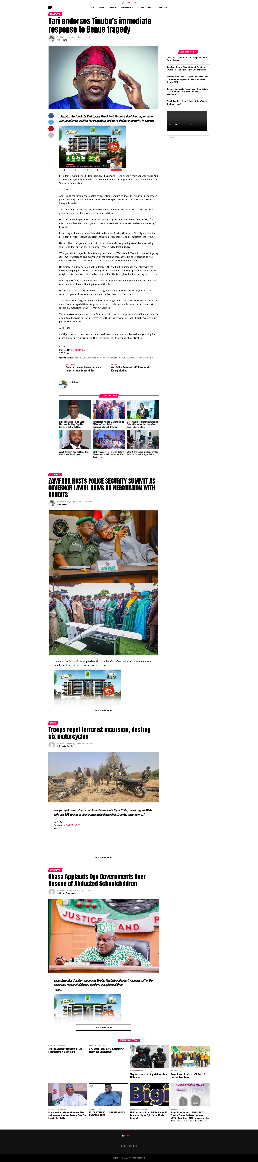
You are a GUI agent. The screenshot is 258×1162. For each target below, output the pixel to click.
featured (113, 358)
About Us (133, 1146)
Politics (113, 7)
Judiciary (151, 7)
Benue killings (100, 358)
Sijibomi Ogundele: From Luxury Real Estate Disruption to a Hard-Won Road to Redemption (187, 92)
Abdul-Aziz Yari (83, 358)
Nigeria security (127, 358)
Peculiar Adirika (66, 746)
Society (140, 7)
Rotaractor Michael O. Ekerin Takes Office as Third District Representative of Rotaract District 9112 (187, 79)
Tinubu (149, 358)
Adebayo (63, 40)
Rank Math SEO (78, 350)
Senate (140, 358)
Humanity (163, 7)
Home (93, 7)
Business (102, 7)
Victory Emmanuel (67, 893)
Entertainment (127, 7)
